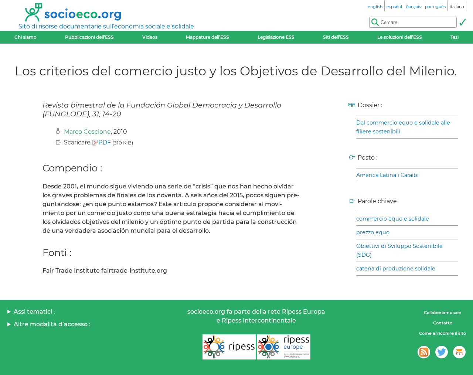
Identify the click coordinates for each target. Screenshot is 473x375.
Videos (149, 37)
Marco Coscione (87, 131)
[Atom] (424, 352)
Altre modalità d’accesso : (52, 324)
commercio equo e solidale (392, 218)
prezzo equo (372, 232)
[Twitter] (441, 352)
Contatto (442, 322)
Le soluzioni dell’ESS (399, 37)
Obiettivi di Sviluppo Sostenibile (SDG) (399, 250)
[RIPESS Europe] (283, 346)
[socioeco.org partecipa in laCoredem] (459, 352)
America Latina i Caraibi (387, 175)
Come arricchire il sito (442, 333)
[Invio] (462, 22)
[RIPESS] (229, 346)
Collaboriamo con (443, 312)
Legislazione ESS (276, 37)
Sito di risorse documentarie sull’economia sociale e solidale (106, 26)
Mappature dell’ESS (207, 37)
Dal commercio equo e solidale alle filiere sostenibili (403, 127)
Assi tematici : (34, 311)
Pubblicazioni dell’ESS (89, 37)
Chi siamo (25, 37)
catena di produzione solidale (395, 268)
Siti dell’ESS (336, 37)
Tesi (454, 37)
